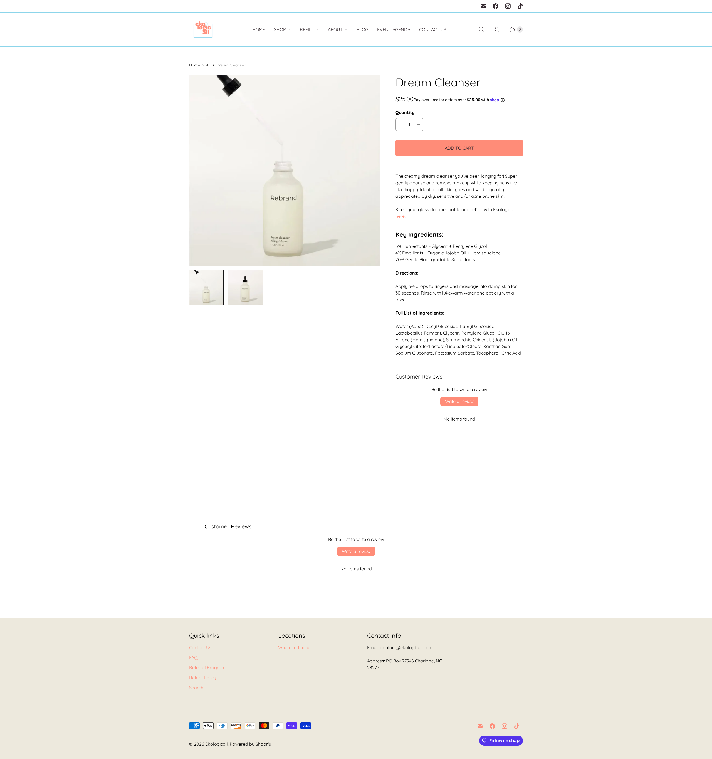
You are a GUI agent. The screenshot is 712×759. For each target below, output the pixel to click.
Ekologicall (216, 744)
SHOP (280, 29)
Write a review (459, 401)
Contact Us (432, 29)
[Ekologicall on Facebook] (496, 6)
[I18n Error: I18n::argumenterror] (206, 287)
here (400, 216)
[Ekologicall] (203, 29)
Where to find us (295, 647)
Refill (307, 29)
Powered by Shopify (250, 744)
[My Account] (497, 29)
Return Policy (202, 677)
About (335, 29)
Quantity (404, 112)
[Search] (481, 29)
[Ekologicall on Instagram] (508, 6)
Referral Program (207, 667)
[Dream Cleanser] (284, 170)
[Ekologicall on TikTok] (520, 6)
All (208, 65)
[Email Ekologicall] (483, 6)
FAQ (193, 657)
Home (258, 29)
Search (196, 687)
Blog (362, 29)
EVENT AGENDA (393, 29)
